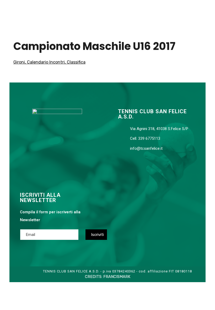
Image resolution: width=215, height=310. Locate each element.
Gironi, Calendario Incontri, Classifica (49, 62)
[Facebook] (45, 166)
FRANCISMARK (116, 276)
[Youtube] (56, 166)
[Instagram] (66, 166)
